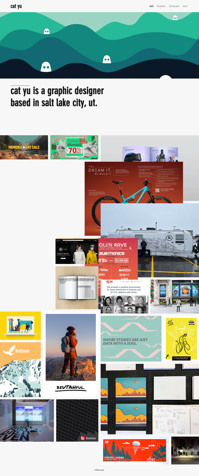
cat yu (16, 6)
